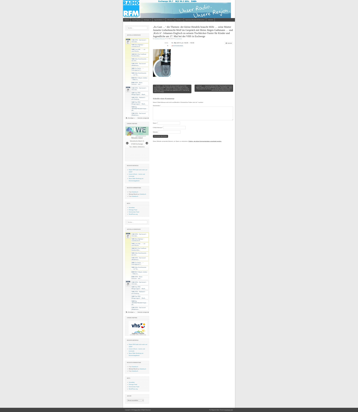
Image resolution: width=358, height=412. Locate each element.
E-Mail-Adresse (158, 127)
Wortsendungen (178, 45)
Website (155, 132)
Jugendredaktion (158, 19)
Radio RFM (137, 410)
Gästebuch (135, 192)
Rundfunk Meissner (160, 38)
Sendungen (146, 19)
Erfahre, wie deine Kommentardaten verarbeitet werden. (205, 141)
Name (155, 123)
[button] (130, 118)
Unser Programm (136, 19)
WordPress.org (133, 214)
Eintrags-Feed (133, 210)
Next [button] (146, 143)
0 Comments (178, 38)
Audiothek (210, 19)
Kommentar (157, 105)
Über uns (169, 19)
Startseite (126, 19)
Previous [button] (127, 143)
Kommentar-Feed (134, 212)
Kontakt (179, 19)
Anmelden (132, 207)
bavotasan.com (229, 410)
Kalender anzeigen (143, 118)
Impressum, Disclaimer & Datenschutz (195, 19)
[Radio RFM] (179, 9)
